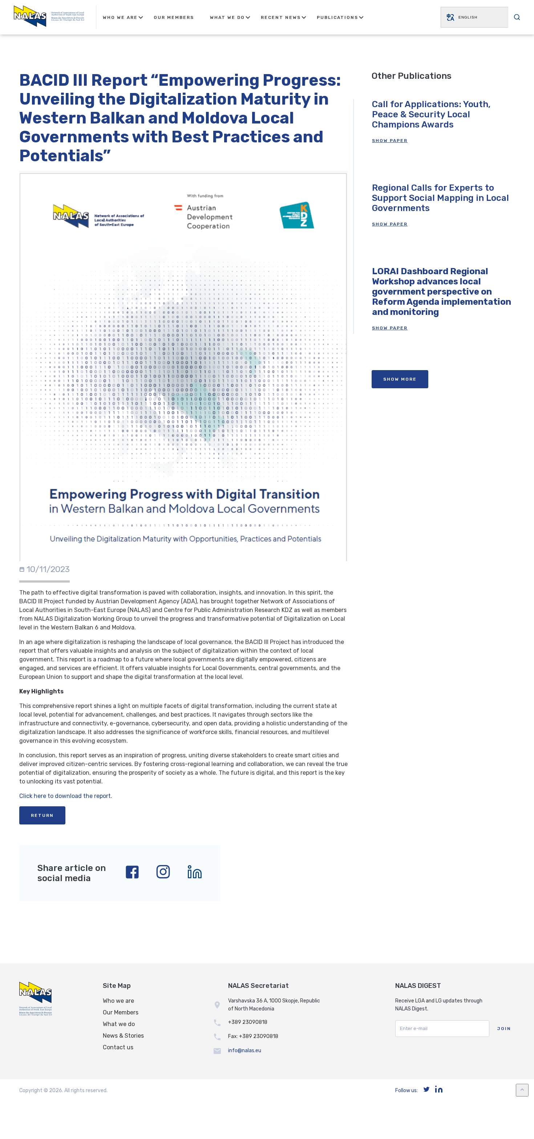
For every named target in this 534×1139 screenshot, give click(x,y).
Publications (337, 17)
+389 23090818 (247, 1022)
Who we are (118, 1000)
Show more (400, 379)
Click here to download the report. (65, 796)
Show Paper (390, 140)
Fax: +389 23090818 (253, 1036)
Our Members (174, 17)
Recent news (281, 17)
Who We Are (120, 17)
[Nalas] (49, 17)
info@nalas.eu (244, 1050)
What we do (119, 1024)
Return (42, 815)
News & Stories (123, 1035)
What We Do (227, 17)
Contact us (118, 1047)
